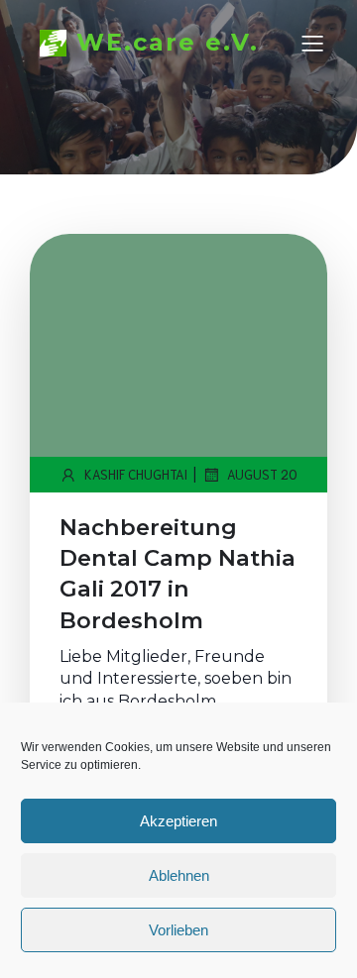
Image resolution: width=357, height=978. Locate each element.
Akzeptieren (178, 821)
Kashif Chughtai (135, 474)
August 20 (262, 474)
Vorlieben (178, 930)
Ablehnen (179, 875)
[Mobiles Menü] (312, 42)
